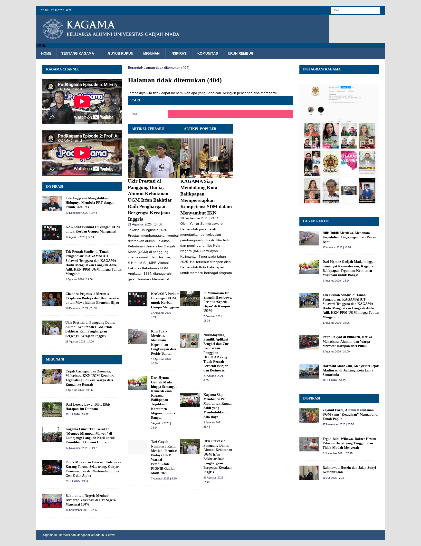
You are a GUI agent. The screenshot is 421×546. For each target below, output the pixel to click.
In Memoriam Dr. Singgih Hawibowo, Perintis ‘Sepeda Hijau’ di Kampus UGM (217, 302)
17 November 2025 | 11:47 (81, 448)
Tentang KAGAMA (77, 53)
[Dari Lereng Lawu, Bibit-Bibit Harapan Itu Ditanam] (52, 409)
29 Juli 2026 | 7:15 (333, 477)
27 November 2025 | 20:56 (338, 424)
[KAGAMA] (182, 40)
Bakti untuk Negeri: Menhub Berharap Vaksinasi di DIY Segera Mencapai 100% (91, 500)
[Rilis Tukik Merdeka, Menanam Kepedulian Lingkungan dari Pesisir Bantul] (137, 336)
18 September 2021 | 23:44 (199, 218)
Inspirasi (179, 53)
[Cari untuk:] (355, 10)
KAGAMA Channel (62, 69)
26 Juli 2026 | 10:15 (334, 380)
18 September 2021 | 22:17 (81, 509)
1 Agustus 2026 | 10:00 (336, 351)
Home (46, 53)
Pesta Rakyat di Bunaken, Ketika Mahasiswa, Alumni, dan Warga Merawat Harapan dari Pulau (347, 341)
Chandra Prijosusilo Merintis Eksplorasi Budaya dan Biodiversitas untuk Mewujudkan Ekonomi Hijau (92, 298)
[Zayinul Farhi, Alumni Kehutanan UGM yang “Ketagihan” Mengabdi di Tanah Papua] (309, 415)
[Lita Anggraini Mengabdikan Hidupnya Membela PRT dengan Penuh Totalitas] (52, 203)
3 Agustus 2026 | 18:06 (79, 390)
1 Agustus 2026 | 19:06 (79, 279)
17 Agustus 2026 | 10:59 (337, 247)
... (171, 279)
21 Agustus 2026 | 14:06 (145, 224)
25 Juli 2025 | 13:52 (77, 481)
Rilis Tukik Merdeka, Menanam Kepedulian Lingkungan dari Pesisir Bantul (349, 237)
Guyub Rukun (120, 53)
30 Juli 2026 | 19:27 (77, 414)
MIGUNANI (55, 359)
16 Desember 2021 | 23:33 (81, 308)
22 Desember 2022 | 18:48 (81, 212)
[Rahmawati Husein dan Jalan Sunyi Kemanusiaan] (309, 473)
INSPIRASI (54, 186)
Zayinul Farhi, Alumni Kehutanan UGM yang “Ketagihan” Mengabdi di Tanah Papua (350, 414)
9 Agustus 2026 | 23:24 (336, 280)
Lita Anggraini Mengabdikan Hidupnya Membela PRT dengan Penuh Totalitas (90, 202)
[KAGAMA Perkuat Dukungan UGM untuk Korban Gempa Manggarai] (137, 299)
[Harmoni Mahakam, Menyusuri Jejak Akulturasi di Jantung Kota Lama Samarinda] (309, 371)
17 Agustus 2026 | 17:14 (80, 237)
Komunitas (207, 53)
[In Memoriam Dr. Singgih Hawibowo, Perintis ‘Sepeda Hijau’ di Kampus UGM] (190, 298)
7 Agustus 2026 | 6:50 (164, 478)
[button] (41, 46)
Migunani (152, 53)
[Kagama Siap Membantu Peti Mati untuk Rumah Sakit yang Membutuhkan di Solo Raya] (190, 400)
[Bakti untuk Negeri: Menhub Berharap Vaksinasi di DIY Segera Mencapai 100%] (52, 501)
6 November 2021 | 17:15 (338, 453)
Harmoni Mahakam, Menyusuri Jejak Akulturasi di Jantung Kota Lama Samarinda (351, 370)
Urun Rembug (241, 53)
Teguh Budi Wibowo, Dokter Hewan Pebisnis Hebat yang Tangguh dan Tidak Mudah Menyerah (349, 443)
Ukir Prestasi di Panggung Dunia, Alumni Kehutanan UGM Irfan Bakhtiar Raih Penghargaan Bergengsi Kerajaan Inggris (150, 200)
